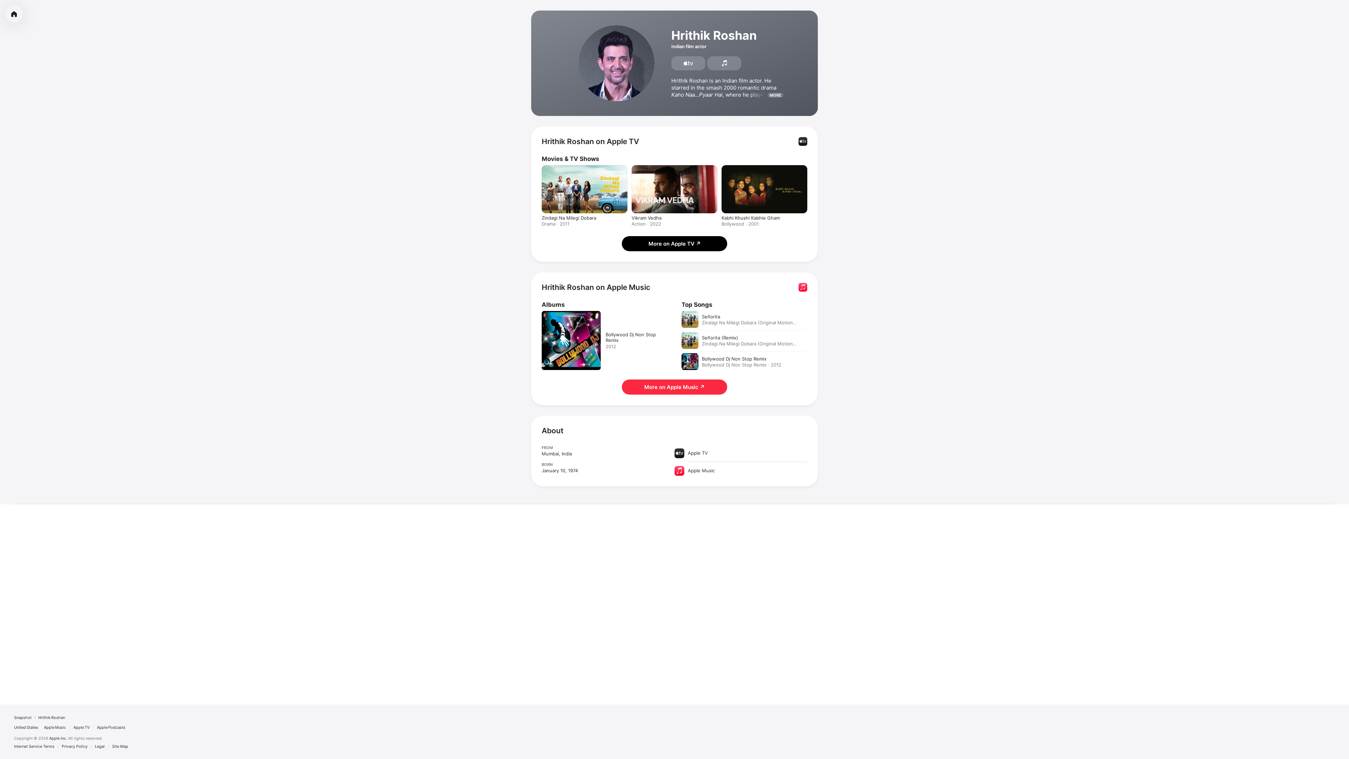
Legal (100, 746)
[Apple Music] (724, 63)
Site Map (120, 746)
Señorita (711, 316)
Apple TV (81, 727)
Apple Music (55, 727)
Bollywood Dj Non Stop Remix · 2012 (741, 365)
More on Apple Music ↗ (674, 387)
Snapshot (23, 717)
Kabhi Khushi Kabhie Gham (751, 218)
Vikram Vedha (647, 218)
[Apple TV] (688, 63)
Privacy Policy (74, 746)
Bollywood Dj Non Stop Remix (734, 359)
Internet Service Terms (34, 746)
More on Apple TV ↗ (675, 243)
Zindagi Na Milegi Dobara (569, 218)
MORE (775, 95)
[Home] (14, 14)
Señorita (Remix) (720, 337)
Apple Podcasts (111, 727)
